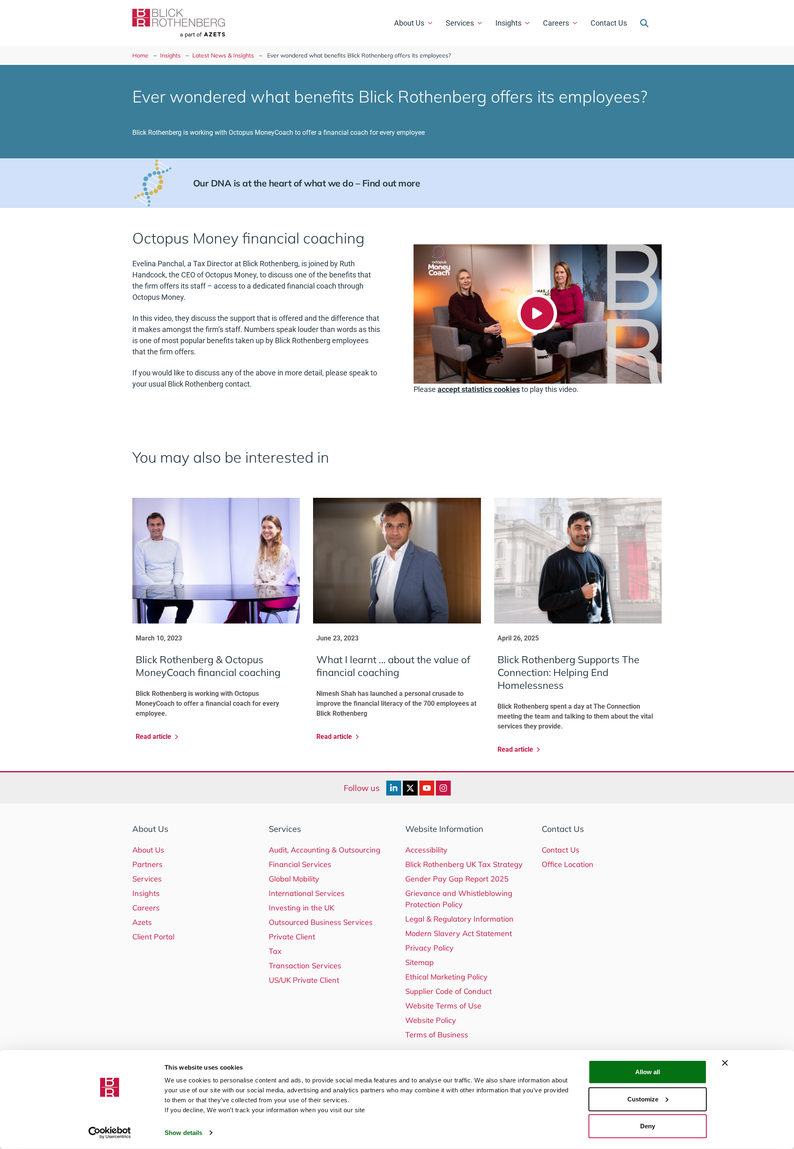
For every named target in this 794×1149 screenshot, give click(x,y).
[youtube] (426, 788)
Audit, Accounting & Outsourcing (324, 850)
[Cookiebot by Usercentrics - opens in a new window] (110, 1133)
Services (460, 23)
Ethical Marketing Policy (446, 977)
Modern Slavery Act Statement (458, 933)
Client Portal (153, 936)
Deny (647, 1126)
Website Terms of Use (443, 1005)
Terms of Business (436, 1034)
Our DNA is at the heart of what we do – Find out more (306, 183)
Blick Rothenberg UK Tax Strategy (464, 864)
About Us (409, 23)
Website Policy (430, 1020)
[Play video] (537, 313)
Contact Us (609, 23)
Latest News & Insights (223, 55)
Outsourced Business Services (321, 922)
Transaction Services (305, 965)
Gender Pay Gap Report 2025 (457, 879)
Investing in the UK (301, 908)
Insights (508, 23)
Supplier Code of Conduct (448, 991)
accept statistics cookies (479, 389)
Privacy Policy (429, 948)
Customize (642, 1098)
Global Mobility (294, 879)
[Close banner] (725, 1063)
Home (140, 55)
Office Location (567, 864)
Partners (147, 864)
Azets (142, 922)
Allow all (647, 1071)
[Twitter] (410, 788)
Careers (556, 23)
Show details (183, 1132)
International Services (306, 893)
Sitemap (419, 962)
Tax (275, 951)
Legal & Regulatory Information (459, 919)
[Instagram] (443, 788)
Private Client (292, 936)
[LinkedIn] (393, 788)
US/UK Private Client (304, 980)
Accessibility (426, 850)
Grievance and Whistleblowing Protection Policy (458, 899)
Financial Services (300, 864)
